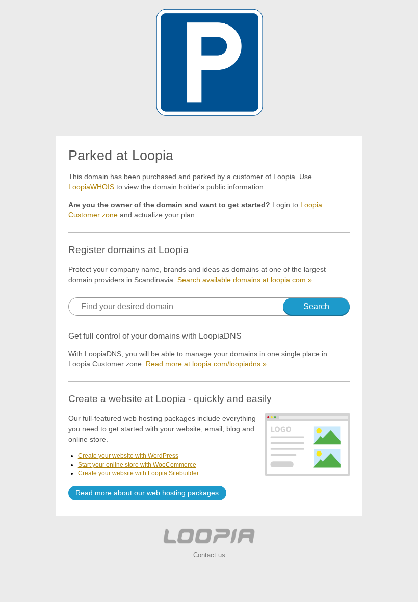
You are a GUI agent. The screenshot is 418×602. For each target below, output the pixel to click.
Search (316, 306)
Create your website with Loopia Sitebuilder (138, 473)
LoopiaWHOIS (91, 187)
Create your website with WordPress (128, 455)
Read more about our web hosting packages (147, 493)
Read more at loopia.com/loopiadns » (206, 364)
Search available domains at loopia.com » (244, 279)
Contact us (209, 555)
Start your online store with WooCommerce (137, 464)
